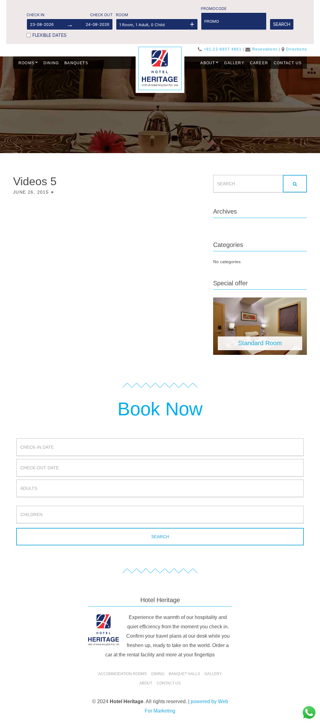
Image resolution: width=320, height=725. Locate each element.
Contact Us (169, 683)
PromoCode (214, 8)
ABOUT (207, 63)
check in (35, 14)
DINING (51, 63)
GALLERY (234, 63)
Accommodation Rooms (122, 674)
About (145, 683)
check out (101, 14)
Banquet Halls (184, 674)
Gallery (213, 674)
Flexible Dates (49, 35)
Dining (157, 674)
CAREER (259, 63)
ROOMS (26, 63)
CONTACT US (288, 63)
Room (122, 14)
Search (281, 24)
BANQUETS (76, 63)
